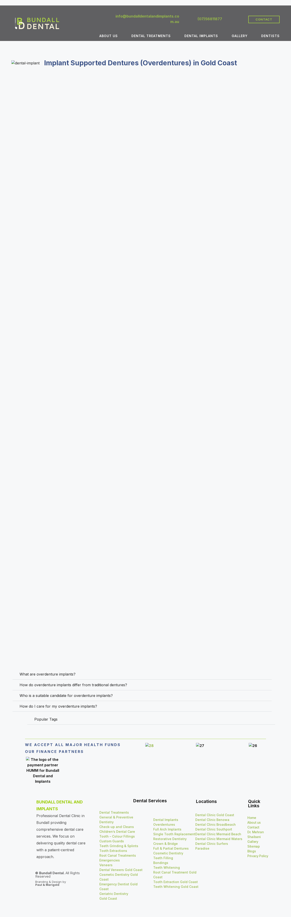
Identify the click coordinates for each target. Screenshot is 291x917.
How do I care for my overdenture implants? (58, 706)
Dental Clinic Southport (213, 829)
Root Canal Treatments (117, 855)
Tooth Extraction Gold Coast (175, 882)
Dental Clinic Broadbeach (215, 824)
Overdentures (164, 824)
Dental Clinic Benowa (212, 820)
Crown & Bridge (165, 844)
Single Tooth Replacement (174, 834)
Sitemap (253, 846)
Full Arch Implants (167, 829)
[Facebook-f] (231, 19)
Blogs (251, 851)
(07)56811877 (210, 19)
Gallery (240, 36)
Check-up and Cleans (116, 827)
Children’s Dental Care (117, 831)
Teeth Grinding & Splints (118, 846)
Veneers (106, 865)
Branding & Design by (50, 883)
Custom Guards (112, 841)
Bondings (160, 863)
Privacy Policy (257, 856)
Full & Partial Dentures (171, 848)
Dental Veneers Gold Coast (121, 870)
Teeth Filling (163, 858)
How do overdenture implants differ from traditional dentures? (73, 685)
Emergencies (109, 860)
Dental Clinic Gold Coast (214, 815)
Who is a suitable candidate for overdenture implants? (66, 695)
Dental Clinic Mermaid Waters (218, 839)
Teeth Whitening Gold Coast (175, 887)
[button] (142, 674)
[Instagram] (239, 19)
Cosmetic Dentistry (168, 853)
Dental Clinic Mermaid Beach (218, 834)
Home (251, 818)
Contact (253, 827)
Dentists (270, 36)
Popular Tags (46, 719)
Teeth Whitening (166, 867)
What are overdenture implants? (47, 674)
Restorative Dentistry (170, 839)
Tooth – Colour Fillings (117, 836)
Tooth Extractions (113, 851)
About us (108, 36)
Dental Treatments (151, 36)
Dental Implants (201, 36)
